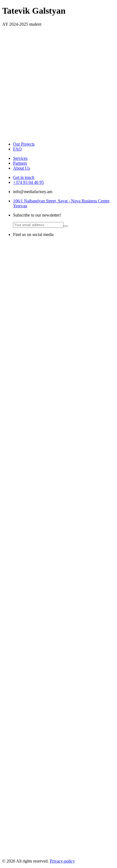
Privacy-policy (62, 861)
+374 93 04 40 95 (28, 182)
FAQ (17, 149)
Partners (20, 163)
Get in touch (23, 177)
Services (20, 158)
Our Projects (24, 144)
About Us (21, 168)
